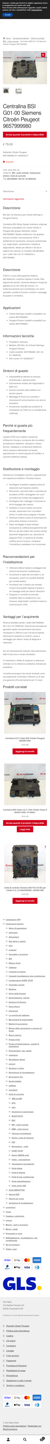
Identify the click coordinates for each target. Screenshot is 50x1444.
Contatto (10, 1350)
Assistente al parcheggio (23, 1111)
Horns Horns (14, 1006)
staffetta (12, 1085)
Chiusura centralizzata (21, 1133)
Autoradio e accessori (18, 954)
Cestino (9, 1335)
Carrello (38, 1437)
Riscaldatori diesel (17, 1059)
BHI (10, 958)
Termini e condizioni (15, 1385)
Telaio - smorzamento (21, 1159)
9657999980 (12, 178)
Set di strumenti (13, 1244)
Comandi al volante (17, 971)
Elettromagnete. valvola (19, 997)
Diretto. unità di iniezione (23, 1138)
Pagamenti (11, 1360)
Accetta (7, 15)
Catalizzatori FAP (13, 919)
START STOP (17, 1151)
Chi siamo (11, 1340)
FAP (13, 1142)
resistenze (13, 1055)
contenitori (10, 1207)
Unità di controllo (37, 38)
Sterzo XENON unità (20, 1155)
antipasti (12, 950)
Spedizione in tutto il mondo (19, 1380)
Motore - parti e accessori (17, 1224)
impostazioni (36, 10)
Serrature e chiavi (16, 1068)
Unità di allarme (18, 1172)
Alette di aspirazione (18, 928)
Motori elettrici (15, 1035)
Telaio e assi (11, 1249)
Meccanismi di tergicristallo (21, 1019)
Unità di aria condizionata (23, 1177)
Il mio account (12, 1355)
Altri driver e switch (17, 941)
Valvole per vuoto (16, 1198)
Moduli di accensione (18, 1024)
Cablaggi (13, 967)
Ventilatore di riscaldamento (21, 1203)
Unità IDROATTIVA (17, 1190)
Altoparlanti (14, 937)
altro (11, 945)
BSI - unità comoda (10, 41)
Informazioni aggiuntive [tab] (13, 198)
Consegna (11, 1345)
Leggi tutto (25, 829)
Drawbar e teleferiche (15, 1216)
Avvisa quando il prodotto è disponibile (25, 134)
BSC (13, 1120)
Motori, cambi (12, 1229)
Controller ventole (16, 984)
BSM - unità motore (20, 1129)
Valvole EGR (14, 1194)
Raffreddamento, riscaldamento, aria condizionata (21, 1239)
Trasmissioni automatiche (23, 1164)
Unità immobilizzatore (21, 1181)
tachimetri (13, 1090)
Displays (12, 989)
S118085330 (31, 178)
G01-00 (21, 178)
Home (8, 38)
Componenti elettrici (21, 38)
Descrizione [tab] (8, 191)
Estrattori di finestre (17, 1002)
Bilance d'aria (15, 963)
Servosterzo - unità (20, 1146)
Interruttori (13, 1011)
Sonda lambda (15, 1081)
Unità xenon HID (19, 1185)
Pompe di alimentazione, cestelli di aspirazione (24, 1045)
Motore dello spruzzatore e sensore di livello (25, 1029)
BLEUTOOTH (17, 1116)
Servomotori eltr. (16, 1077)
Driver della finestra (17, 993)
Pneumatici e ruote (14, 1233)
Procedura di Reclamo (16, 1365)
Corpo (8, 1211)
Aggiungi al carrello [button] (25, 751)
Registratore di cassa (16, 1370)
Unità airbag (17, 1168)
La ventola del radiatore (19, 1015)
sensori (12, 1064)
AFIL (14, 1103)
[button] (43, 55)
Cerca (25, 1439)
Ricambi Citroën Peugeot (17, 1325)
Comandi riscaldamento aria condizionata (27, 976)
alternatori (13, 932)
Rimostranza (12, 1375)
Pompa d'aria (14, 1039)
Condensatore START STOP (21, 980)
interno (9, 1220)
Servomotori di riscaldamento (21, 1072)
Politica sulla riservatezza (17, 1330)
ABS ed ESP (17, 1098)
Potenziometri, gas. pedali (20, 1050)
